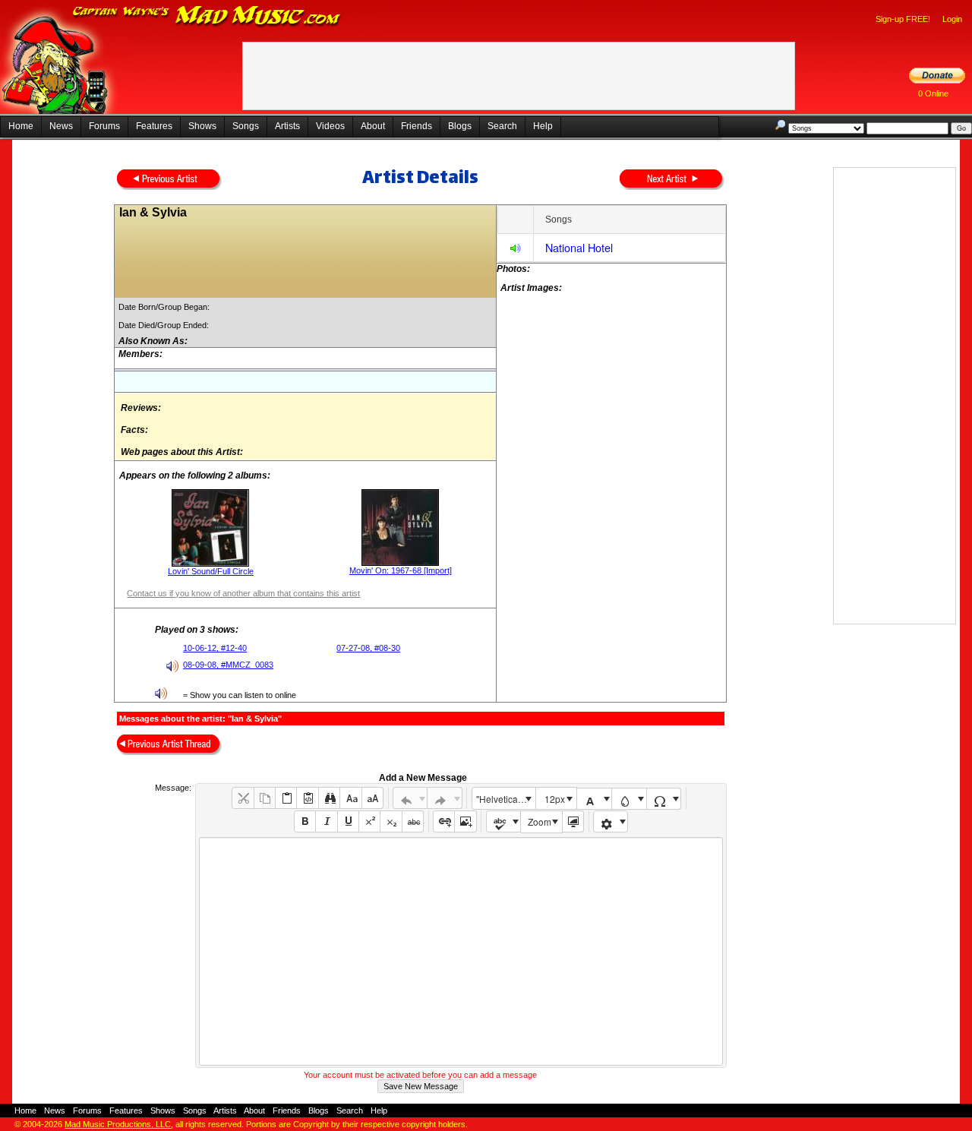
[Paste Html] (307, 798)
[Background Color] (629, 798)
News (61, 126)
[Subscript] (390, 821)
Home (20, 126)
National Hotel (579, 247)
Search (502, 126)
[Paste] (286, 798)
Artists (287, 126)
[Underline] (348, 821)
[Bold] (305, 821)
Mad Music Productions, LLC (118, 1124)
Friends (416, 126)
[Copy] (264, 798)
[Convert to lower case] (350, 798)
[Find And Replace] (329, 798)
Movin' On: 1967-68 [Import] (400, 570)
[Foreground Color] (594, 798)
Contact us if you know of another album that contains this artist (243, 593)
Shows (202, 126)
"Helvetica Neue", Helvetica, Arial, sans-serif (505, 798)
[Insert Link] (444, 821)
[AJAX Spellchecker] (504, 821)
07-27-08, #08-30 (368, 647)
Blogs (460, 126)
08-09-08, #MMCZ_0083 (228, 664)
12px (554, 798)
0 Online (933, 93)
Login (952, 19)
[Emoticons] (611, 821)
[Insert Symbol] (664, 798)
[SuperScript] (369, 821)
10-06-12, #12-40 (215, 647)
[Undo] (410, 798)
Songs (245, 126)
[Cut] (242, 798)
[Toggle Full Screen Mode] (573, 821)
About (373, 126)
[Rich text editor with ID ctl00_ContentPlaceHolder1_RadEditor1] (460, 951)
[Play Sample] (516, 250)
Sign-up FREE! (903, 19)
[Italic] (326, 821)
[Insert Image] (465, 821)
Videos (330, 126)
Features (154, 126)
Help (543, 126)
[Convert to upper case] (372, 798)
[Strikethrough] (412, 821)
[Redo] (445, 798)
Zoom (539, 821)
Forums (104, 126)
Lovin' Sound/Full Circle (211, 571)
